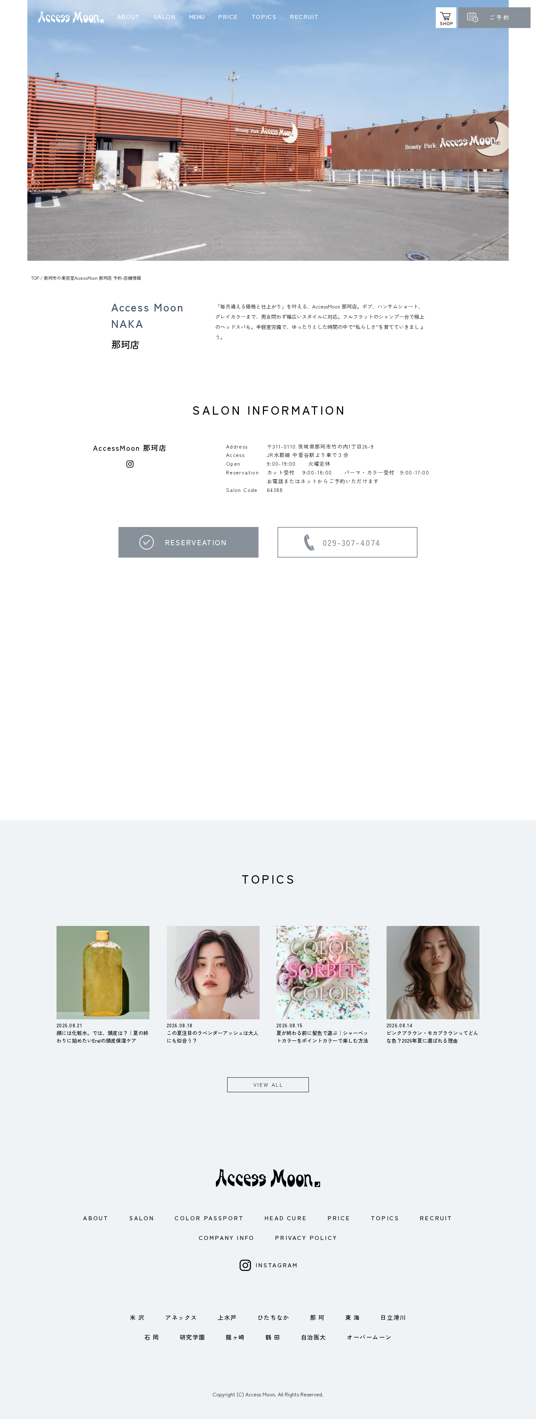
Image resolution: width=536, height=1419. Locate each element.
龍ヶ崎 (235, 1337)
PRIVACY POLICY (306, 1237)
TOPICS (264, 16)
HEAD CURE (285, 1217)
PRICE (228, 16)
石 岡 (151, 1337)
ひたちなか (273, 1317)
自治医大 (313, 1337)
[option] (268, 130)
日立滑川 (393, 1317)
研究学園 (192, 1337)
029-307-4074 (352, 542)
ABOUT (128, 16)
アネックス (181, 1317)
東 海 (352, 1317)
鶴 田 (272, 1337)
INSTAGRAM (277, 1264)
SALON (165, 16)
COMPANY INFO (227, 1237)
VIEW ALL (268, 1084)
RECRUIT (304, 16)
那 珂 (317, 1317)
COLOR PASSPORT (209, 1217)
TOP (35, 278)
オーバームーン (369, 1337)
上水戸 (227, 1317)
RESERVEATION (196, 542)
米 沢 (137, 1317)
